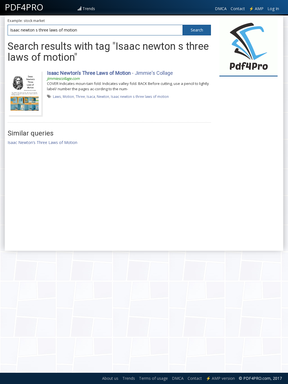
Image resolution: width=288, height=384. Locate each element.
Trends (88, 8)
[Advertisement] (249, 163)
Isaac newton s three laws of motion (140, 96)
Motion (68, 96)
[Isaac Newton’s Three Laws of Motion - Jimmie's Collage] (24, 92)
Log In (273, 8)
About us (110, 378)
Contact (238, 8)
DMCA (221, 8)
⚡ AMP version (220, 378)
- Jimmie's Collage (110, 73)
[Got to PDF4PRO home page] (248, 46)
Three (80, 96)
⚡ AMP (256, 8)
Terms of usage (153, 378)
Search (197, 30)
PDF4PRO (24, 7)
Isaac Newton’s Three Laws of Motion (42, 142)
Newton (103, 96)
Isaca (91, 96)
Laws (57, 96)
